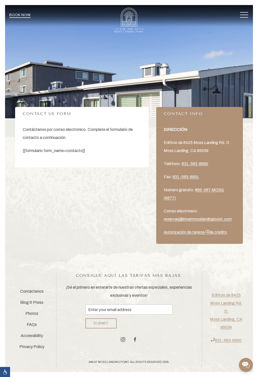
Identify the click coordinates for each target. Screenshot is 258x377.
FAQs (32, 324)
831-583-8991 (186, 177)
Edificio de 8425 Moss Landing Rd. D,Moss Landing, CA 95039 (226, 311)
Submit (101, 323)
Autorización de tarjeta (195, 232)
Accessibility (32, 335)
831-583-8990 (195, 164)
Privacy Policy (31, 347)
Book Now (20, 15)
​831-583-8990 (228, 340)
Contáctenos (32, 291)
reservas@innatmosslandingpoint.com (198, 219)
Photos (31, 313)
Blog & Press (31, 302)
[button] (244, 15)
